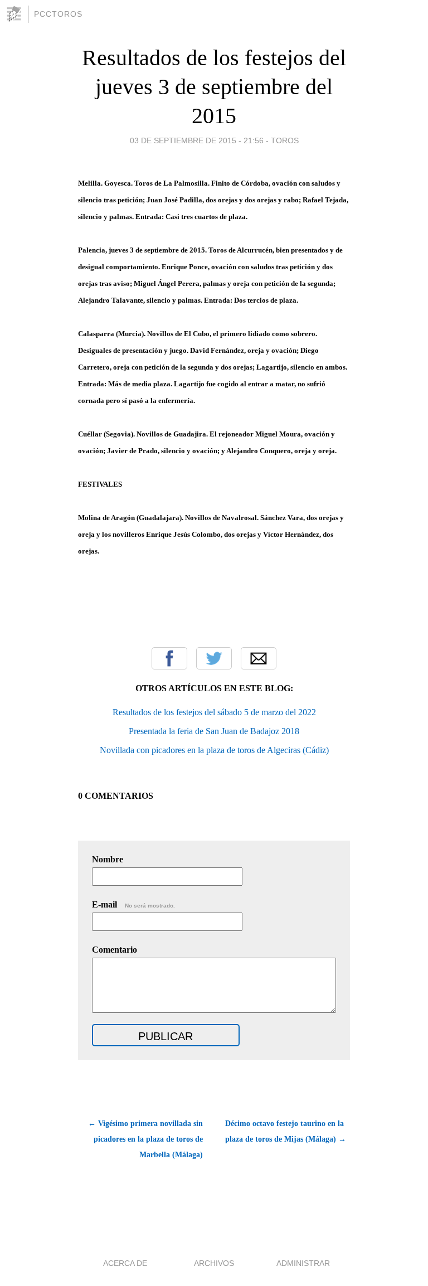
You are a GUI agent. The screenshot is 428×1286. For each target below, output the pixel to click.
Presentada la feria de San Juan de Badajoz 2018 (214, 731)
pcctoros (58, 13)
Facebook (169, 658)
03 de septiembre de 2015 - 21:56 (197, 140)
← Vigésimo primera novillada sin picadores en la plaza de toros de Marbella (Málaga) (145, 1139)
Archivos (214, 1263)
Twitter (214, 658)
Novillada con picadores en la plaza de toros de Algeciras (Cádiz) (214, 750)
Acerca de (125, 1263)
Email (258, 658)
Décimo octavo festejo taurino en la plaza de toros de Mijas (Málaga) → (285, 1131)
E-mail (133, 904)
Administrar (303, 1263)
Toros (285, 140)
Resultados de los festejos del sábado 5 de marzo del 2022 (214, 712)
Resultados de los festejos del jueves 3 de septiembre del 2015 (214, 86)
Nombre (107, 859)
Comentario (114, 949)
